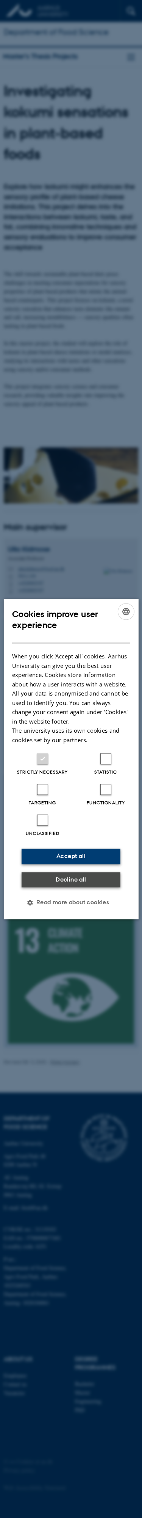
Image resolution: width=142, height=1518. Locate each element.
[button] (71, 902)
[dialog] (70, 759)
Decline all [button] (71, 879)
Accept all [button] (71, 856)
